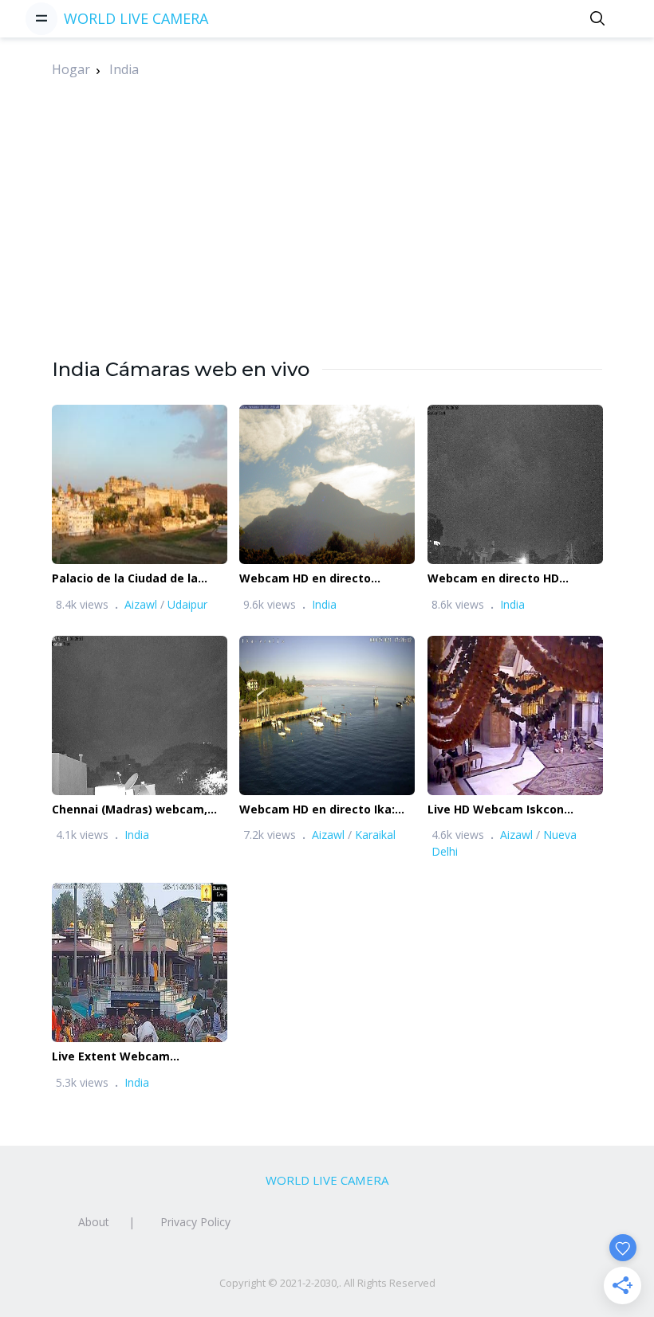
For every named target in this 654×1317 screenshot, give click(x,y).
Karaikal (375, 834)
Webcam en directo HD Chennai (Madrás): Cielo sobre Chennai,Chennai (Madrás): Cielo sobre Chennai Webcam (512, 578)
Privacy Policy (195, 1221)
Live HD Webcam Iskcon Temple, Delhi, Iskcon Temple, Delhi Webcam (514, 810)
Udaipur (187, 604)
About (93, 1221)
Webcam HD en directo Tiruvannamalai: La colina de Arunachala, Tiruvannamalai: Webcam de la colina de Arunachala (321, 578)
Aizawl (140, 604)
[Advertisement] (327, 244)
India (124, 69)
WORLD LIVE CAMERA (136, 18)
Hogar (71, 69)
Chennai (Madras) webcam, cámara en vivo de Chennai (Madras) (129, 810)
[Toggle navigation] (41, 18)
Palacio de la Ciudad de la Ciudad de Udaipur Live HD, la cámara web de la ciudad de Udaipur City (135, 578)
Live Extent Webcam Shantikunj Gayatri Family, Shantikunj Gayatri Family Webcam (127, 1057)
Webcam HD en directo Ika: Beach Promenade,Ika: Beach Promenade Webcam (322, 810)
